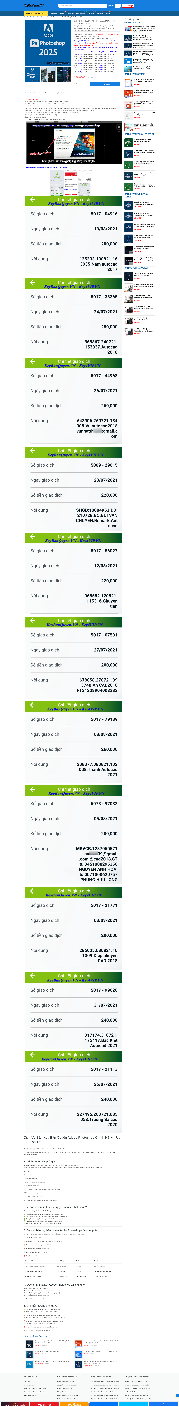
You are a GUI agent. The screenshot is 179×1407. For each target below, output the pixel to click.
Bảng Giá (62, 12)
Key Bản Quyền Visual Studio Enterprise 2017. (138, 1395)
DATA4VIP (92, 12)
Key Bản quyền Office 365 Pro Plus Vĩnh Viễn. (138, 1381)
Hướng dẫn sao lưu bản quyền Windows (36, 1392)
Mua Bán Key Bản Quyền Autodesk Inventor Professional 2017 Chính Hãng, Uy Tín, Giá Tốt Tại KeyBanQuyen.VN (144, 297)
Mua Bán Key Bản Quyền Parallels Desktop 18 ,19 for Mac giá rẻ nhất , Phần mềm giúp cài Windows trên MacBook (144, 29)
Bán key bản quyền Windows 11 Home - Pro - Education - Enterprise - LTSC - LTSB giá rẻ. (143, 53)
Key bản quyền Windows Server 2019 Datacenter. (105, 1381)
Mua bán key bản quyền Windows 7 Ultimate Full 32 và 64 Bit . (144, 67)
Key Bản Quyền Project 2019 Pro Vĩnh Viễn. (137, 1388)
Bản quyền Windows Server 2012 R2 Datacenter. (105, 1388)
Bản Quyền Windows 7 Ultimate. (66, 1385)
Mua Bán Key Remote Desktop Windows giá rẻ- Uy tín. (144, 247)
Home (25, 17)
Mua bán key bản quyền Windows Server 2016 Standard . (144, 203)
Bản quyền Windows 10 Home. (66, 1392)
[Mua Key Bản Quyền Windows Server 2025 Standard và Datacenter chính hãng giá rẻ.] (78, 1364)
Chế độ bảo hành (29, 1385)
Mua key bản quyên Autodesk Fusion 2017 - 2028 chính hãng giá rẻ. (144, 286)
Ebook (108, 12)
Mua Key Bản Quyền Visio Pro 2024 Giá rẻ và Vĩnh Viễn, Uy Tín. (144, 151)
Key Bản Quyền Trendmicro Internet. (135, 1392)
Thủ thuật (70, 13)
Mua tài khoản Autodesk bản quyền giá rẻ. (47, 1351)
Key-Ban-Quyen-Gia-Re (34, 17)
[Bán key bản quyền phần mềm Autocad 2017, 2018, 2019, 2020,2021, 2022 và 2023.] (29, 1344)
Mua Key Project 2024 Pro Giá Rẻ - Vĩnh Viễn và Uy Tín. (143, 140)
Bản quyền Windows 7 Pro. (65, 1388)
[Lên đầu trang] (177, 1396)
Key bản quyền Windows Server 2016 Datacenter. (105, 1385)
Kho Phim (101, 12)
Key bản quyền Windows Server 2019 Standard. (105, 1392)
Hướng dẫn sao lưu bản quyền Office (35, 1388)
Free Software (81, 12)
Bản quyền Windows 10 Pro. (65, 1381)
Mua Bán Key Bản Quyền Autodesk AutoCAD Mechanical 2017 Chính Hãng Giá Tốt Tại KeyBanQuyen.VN (144, 319)
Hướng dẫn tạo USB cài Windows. (67, 1399)
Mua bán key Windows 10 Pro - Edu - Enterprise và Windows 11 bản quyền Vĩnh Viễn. (143, 60)
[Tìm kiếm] (111, 6)
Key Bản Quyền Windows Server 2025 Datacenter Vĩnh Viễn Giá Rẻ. (144, 225)
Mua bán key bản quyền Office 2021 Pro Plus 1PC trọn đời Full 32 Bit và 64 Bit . (144, 125)
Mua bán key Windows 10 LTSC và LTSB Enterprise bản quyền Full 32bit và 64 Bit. (144, 45)
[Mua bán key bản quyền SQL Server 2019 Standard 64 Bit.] (29, 1364)
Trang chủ (53, 13)
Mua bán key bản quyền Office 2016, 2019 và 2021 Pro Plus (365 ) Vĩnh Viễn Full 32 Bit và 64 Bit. (144, 81)
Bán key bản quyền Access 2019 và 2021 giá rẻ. (144, 114)
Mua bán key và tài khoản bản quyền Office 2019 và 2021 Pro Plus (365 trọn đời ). (143, 92)
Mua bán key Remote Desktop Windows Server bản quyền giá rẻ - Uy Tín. (144, 259)
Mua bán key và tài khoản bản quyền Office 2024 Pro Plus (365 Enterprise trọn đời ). (144, 103)
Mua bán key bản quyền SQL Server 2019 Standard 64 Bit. (52, 1361)
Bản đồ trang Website (30, 1395)
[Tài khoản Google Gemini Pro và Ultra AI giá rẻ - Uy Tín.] (78, 1354)
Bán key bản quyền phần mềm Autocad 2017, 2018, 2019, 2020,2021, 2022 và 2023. (143, 274)
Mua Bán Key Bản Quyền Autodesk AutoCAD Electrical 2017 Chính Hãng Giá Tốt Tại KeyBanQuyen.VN (143, 330)
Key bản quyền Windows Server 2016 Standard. (105, 1395)
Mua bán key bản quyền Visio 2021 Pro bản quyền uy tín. (143, 174)
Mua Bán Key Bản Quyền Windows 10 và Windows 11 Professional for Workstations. (143, 37)
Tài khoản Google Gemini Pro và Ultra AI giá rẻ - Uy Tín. (100, 1351)
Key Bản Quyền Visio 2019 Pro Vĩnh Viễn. (136, 1385)
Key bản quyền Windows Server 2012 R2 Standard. (106, 1399)
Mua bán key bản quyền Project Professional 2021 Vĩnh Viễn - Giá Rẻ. (144, 163)
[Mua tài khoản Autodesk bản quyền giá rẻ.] (29, 1354)
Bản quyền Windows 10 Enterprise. (67, 1395)
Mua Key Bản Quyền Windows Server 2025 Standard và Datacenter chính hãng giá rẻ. (144, 237)
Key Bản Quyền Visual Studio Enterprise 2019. (138, 1399)
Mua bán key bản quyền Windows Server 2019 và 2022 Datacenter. (143, 214)
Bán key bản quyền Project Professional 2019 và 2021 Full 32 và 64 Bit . (143, 185)
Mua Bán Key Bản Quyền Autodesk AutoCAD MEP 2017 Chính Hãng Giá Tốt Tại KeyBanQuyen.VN (143, 308)
